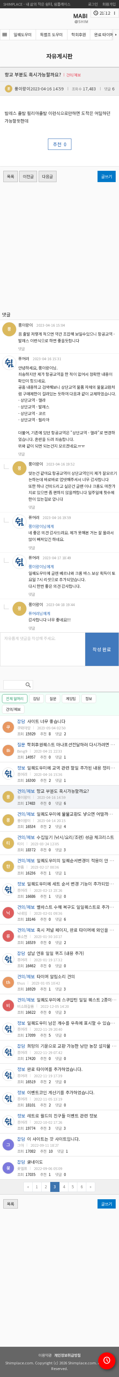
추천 (59, 144)
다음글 (47, 176)
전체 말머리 (14, 698)
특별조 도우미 (51, 35)
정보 (88, 698)
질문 (53, 698)
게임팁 (71, 698)
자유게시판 (59, 56)
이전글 (28, 176)
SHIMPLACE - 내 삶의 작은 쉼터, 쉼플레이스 (36, 4)
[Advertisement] (59, 246)
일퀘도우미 (23, 35)
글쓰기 (106, 176)
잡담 (36, 698)
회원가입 (109, 4)
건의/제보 (13, 709)
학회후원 (78, 35)
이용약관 (45, 1355)
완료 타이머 (103, 35)
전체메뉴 (4, 35)
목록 (10, 176)
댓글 (21, 348)
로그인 (93, 4)
